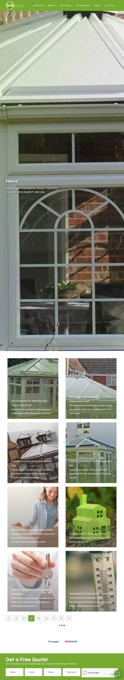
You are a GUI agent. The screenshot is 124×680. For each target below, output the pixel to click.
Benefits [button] (51, 5)
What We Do (39, 5)
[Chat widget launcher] (118, 674)
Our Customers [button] (83, 5)
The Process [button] (65, 5)
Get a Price (110, 5)
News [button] (97, 5)
